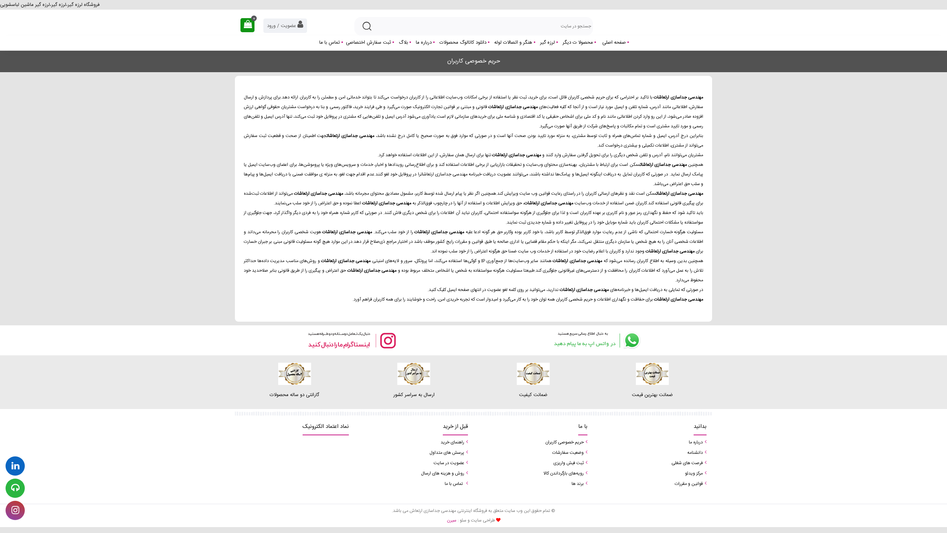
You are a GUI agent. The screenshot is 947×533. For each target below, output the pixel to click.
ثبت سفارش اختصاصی (368, 42)
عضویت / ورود (282, 26)
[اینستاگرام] (351, 340)
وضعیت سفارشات (568, 452)
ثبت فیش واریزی (568, 463)
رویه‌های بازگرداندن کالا (563, 473)
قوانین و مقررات (689, 483)
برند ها (578, 483)
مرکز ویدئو (694, 473)
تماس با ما (329, 42)
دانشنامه (695, 452)
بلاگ (403, 42)
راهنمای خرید (452, 442)
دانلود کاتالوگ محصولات (462, 42)
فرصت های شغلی (687, 463)
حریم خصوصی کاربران (564, 442)
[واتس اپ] (595, 340)
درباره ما (424, 42)
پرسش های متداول (446, 452)
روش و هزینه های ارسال (442, 473)
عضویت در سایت (449, 463)
